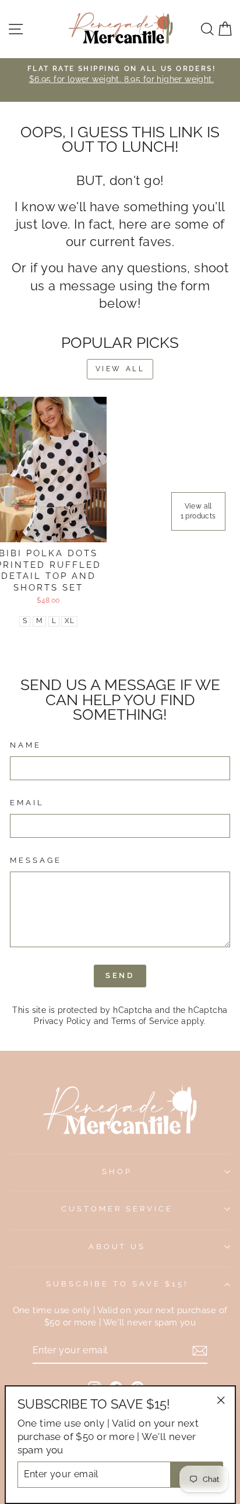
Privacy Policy (62, 1021)
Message (36, 860)
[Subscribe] (199, 1350)
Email (27, 802)
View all (120, 369)
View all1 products (198, 511)
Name (25, 745)
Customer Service (117, 1208)
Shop (117, 1171)
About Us (117, 1246)
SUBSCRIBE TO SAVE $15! (117, 1283)
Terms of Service (145, 1021)
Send (120, 975)
